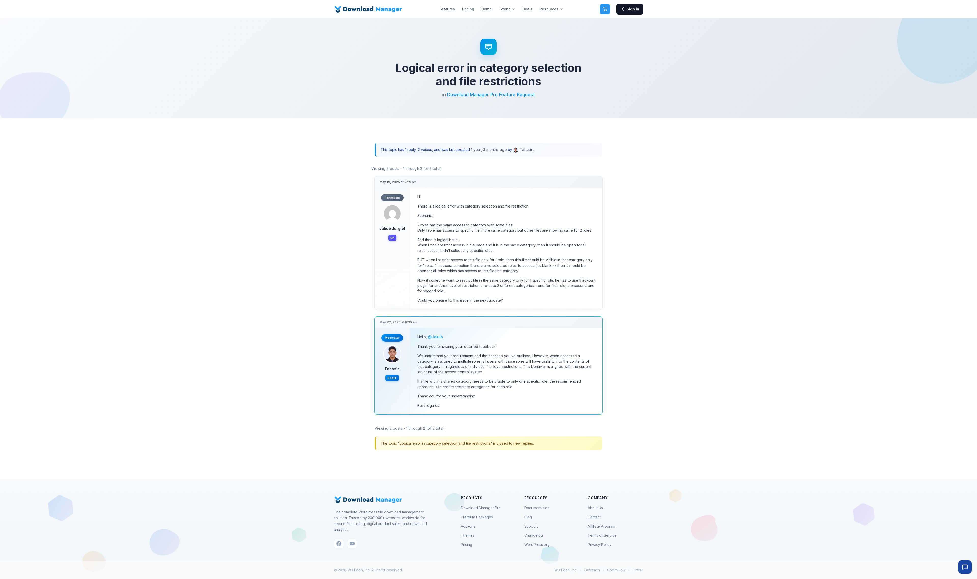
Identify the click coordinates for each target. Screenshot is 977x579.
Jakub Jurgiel (392, 228)
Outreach (592, 570)
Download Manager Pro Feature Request (491, 94)
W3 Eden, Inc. (565, 570)
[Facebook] (339, 544)
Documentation (537, 508)
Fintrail (638, 570)
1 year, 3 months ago (489, 149)
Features (447, 9)
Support (531, 526)
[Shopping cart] (605, 9)
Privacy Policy (599, 544)
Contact (594, 517)
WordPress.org (537, 544)
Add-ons (468, 526)
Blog (528, 517)
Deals (527, 9)
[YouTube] (352, 544)
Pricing (468, 9)
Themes (468, 535)
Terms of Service (602, 535)
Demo (486, 9)
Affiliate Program (601, 526)
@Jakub (435, 337)
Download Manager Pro (481, 508)
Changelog (533, 535)
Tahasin (392, 369)
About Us (595, 508)
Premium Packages (477, 517)
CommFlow (616, 570)
